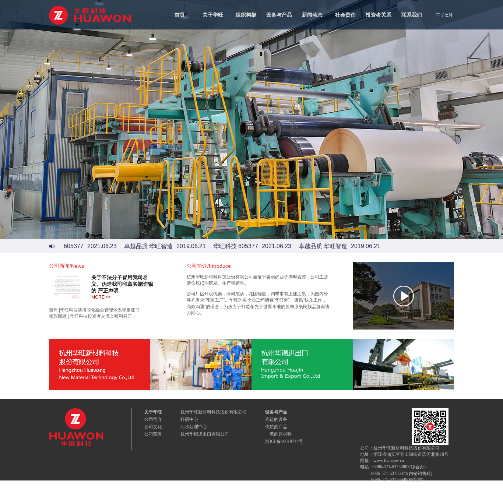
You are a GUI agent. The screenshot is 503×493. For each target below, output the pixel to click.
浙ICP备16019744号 (284, 441)
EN (448, 15)
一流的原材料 (278, 434)
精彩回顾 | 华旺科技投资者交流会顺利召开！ (92, 316)
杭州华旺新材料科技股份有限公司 (213, 412)
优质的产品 (276, 426)
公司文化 (153, 426)
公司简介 (153, 419)
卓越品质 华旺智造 (139, 246)
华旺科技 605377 (226, 246)
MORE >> (101, 297)
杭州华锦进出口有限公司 (204, 434)
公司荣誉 (153, 434)
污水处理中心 (193, 426)
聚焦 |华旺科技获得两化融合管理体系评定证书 (94, 310)
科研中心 (189, 419)
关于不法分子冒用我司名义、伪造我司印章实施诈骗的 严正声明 (122, 283)
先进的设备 (276, 419)
